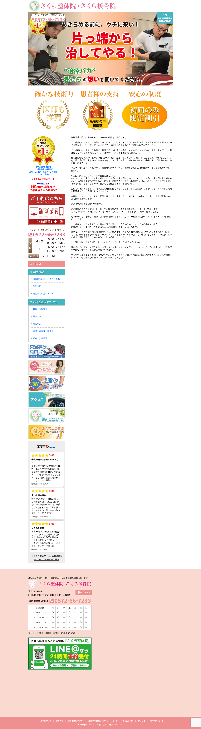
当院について (46, 721)
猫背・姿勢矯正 (40, 338)
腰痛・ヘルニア (40, 316)
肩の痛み (37, 323)
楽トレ (115, 721)
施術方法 (37, 286)
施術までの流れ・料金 (43, 293)
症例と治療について (76, 721)
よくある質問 (128, 721)
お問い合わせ (155, 721)
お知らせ (141, 721)
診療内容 (59, 721)
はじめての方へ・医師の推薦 (46, 279)
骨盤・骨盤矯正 (40, 309)
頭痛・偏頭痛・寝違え (43, 331)
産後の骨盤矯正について (98, 721)
